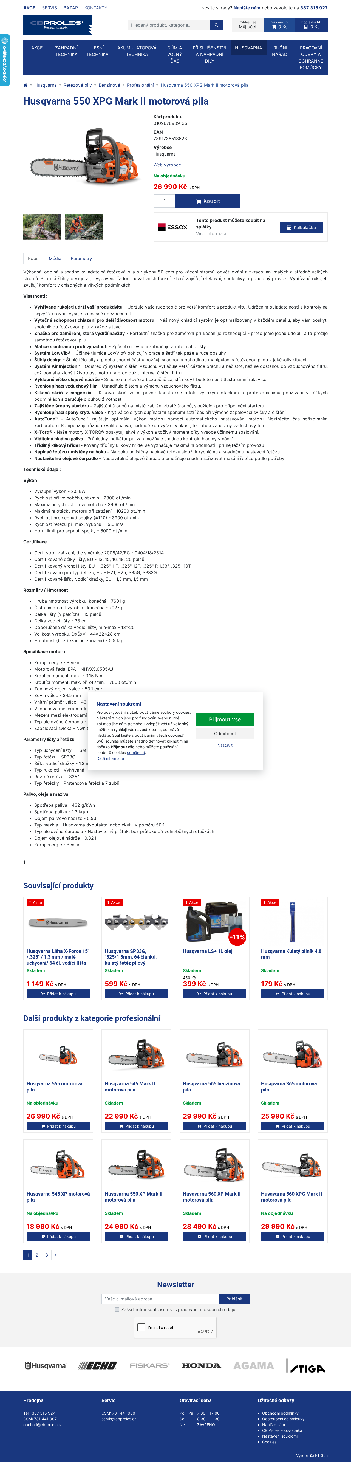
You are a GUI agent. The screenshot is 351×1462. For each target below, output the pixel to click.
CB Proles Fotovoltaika (282, 1430)
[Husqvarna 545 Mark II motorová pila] (136, 1055)
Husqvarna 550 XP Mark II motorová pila (133, 1196)
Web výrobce (167, 165)
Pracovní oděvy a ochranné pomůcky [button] (310, 57)
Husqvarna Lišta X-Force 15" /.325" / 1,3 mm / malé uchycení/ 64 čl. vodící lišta (58, 957)
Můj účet (248, 24)
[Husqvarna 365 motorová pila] (292, 1055)
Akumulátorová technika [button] (137, 51)
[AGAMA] (254, 1365)
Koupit (211, 201)
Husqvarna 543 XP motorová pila (58, 1196)
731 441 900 (123, 1413)
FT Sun (321, 1455)
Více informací (211, 233)
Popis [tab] (33, 258)
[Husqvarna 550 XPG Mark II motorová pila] (84, 158)
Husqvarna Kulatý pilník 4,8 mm (291, 954)
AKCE (37, 47)
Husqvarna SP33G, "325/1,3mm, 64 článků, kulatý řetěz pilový (131, 957)
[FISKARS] (149, 1365)
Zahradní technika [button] (66, 51)
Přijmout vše (225, 719)
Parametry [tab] (81, 258)
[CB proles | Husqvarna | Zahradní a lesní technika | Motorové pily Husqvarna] (25, 85)
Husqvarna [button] (248, 47)
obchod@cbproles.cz (42, 1424)
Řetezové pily (78, 85)
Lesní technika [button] (97, 51)
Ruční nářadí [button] (280, 51)
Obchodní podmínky (280, 1413)
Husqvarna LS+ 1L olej (208, 951)
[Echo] (97, 1365)
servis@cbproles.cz (119, 1418)
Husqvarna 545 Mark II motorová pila (130, 1086)
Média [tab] (55, 258)
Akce (29, 7)
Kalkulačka (305, 227)
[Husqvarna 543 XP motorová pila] (58, 1165)
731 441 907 (45, 1418)
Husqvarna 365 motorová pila (289, 1086)
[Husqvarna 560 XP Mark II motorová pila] (214, 1165)
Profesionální (140, 85)
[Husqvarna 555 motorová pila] (58, 1055)
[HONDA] (201, 1365)
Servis (49, 7)
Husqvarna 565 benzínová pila (211, 1086)
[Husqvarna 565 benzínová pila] (214, 1055)
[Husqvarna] (45, 1365)
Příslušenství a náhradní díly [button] (209, 54)
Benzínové (109, 85)
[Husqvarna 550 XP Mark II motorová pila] (136, 1165)
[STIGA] (306, 1365)
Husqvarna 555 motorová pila (55, 1086)
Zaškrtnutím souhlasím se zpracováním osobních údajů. (178, 1309)
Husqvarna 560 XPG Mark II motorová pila (291, 1196)
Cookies (269, 1442)
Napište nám (247, 7)
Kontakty (95, 7)
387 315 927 (314, 7)
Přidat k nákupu (61, 993)
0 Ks (279, 24)
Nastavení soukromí (280, 1436)
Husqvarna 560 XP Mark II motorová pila (211, 1196)
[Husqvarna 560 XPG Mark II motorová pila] (292, 1165)
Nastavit (225, 745)
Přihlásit (234, 1299)
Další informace (110, 758)
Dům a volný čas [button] (174, 54)
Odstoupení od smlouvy (283, 1418)
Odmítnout (225, 733)
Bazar (71, 7)
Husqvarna (46, 85)
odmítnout (136, 752)
